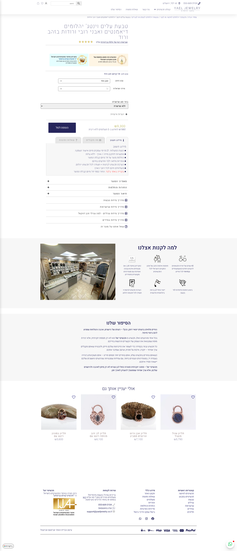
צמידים (190, 509)
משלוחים (151, 499)
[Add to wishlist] (137, 26)
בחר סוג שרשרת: (120, 102)
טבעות (191, 499)
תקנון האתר (150, 493)
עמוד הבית (192, 17)
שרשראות (189, 506)
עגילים (191, 502)
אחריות (151, 502)
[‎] (46, 3)
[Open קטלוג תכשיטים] (155, 9)
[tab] (117, 140)
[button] (62, 128)
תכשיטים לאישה (186, 493)
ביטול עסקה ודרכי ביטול (144, 512)
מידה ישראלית (119, 88)
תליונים (190, 512)
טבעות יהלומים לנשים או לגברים (145, 17)
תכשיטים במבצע (186, 496)
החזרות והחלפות (147, 506)
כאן (84, 497)
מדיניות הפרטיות (147, 509)
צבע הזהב (119, 81)
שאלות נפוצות (148, 496)
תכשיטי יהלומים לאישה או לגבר (173, 17)
